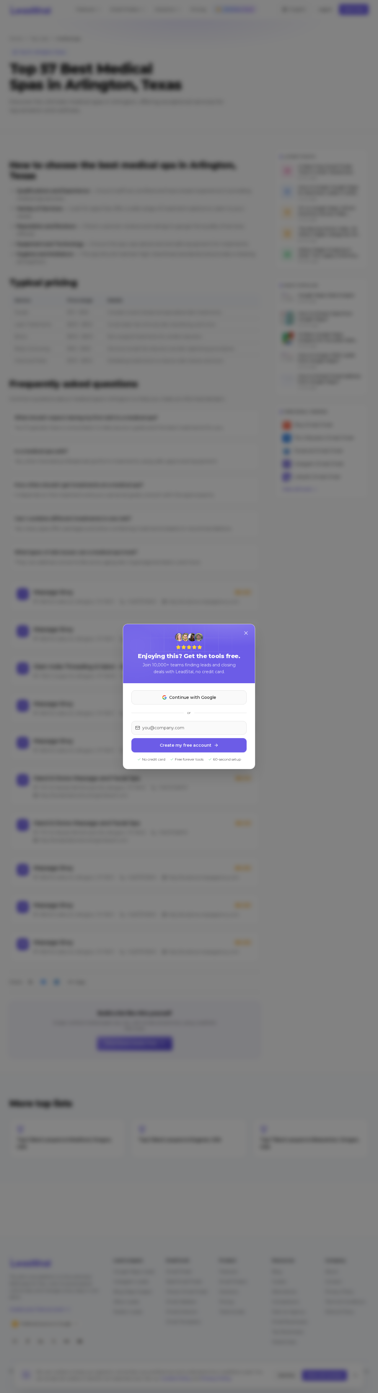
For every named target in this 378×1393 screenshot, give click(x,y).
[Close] (246, 633)
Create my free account (185, 745)
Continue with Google (192, 697)
